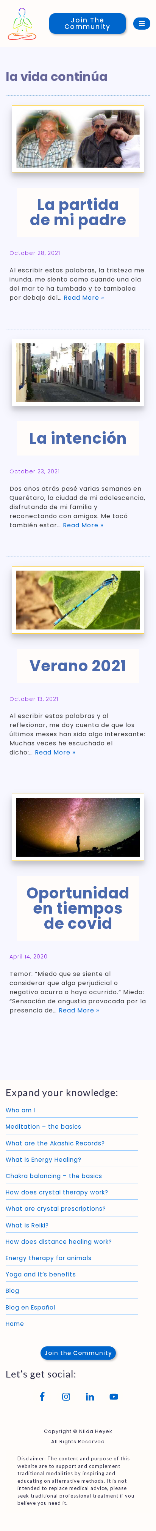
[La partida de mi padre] (78, 138)
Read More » (84, 297)
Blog (12, 1291)
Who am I (20, 1110)
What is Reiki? (27, 1225)
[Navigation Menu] (141, 23)
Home (15, 1324)
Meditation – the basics (43, 1127)
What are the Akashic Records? (55, 1143)
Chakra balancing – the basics (54, 1176)
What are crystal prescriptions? (56, 1209)
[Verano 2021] (78, 600)
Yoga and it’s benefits (41, 1274)
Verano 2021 (78, 666)
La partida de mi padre (78, 212)
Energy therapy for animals (49, 1258)
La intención (78, 438)
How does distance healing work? (59, 1242)
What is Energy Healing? (43, 1160)
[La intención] (78, 372)
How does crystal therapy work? (57, 1192)
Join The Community (87, 23)
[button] (78, 1353)
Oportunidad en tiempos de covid (78, 908)
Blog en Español (30, 1307)
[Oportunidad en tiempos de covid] (78, 827)
